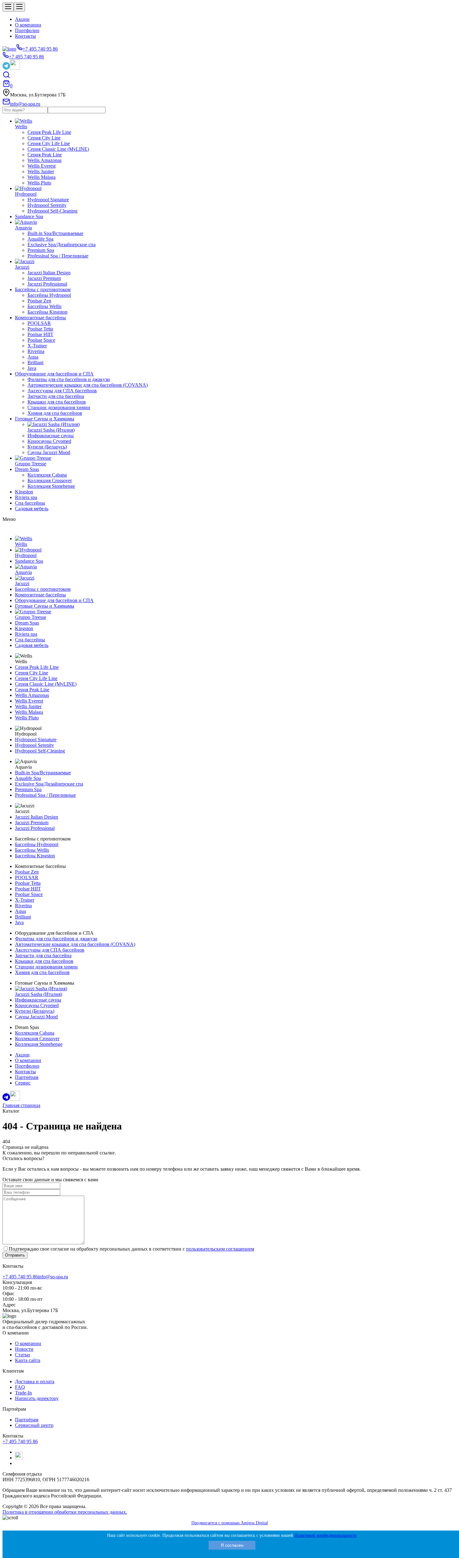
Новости (24, 1349)
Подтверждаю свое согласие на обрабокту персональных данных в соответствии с (131, 1249)
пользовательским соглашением (220, 1249)
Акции (22, 19)
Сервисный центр (34, 1425)
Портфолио (27, 30)
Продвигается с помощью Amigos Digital (229, 1523)
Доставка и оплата (34, 1381)
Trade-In (23, 1392)
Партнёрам (26, 1419)
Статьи (22, 1354)
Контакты (25, 36)
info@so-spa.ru (53, 1276)
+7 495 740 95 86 (20, 1276)
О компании (28, 24)
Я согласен (232, 1545)
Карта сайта (27, 1360)
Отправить (15, 1255)
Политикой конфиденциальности (325, 1535)
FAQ (20, 1387)
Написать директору (37, 1398)
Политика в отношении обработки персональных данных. (64, 1512)
